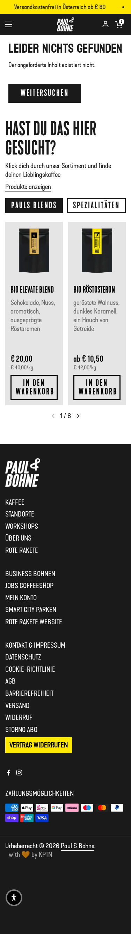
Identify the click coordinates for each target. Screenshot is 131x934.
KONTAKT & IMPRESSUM (35, 645)
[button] (119, 24)
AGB (10, 681)
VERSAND (17, 705)
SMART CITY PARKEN (30, 609)
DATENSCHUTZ (23, 657)
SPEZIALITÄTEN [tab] (96, 205)
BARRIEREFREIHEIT (29, 693)
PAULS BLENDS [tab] (34, 205)
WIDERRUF (18, 717)
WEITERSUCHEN (45, 93)
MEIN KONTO (21, 598)
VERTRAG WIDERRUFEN (38, 745)
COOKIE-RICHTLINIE (30, 669)
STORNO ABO (21, 729)
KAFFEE (14, 502)
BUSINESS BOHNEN (30, 574)
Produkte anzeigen (28, 186)
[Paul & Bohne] (65, 24)
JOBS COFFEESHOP (29, 585)
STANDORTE (19, 514)
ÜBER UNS (18, 538)
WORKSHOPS (21, 526)
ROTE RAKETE (21, 550)
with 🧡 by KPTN (30, 854)
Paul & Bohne (77, 846)
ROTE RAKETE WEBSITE (33, 622)
